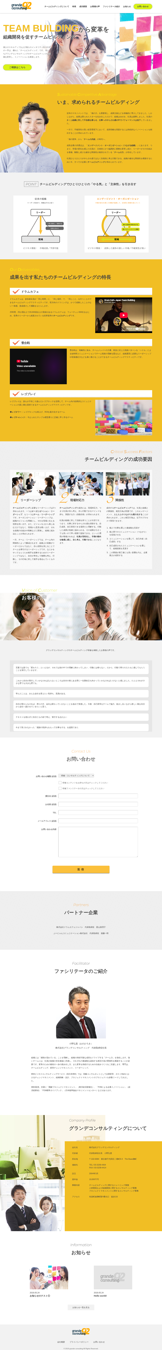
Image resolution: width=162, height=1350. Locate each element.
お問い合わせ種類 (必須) (46, 776)
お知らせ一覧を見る (81, 1307)
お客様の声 (95, 6)
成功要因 (83, 6)
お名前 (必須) (50, 804)
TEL (54, 813)
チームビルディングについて (56, 6)
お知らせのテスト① (40, 1296)
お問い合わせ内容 (48, 829)
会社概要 (61, 1342)
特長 (74, 6)
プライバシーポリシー (79, 1342)
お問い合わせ (99, 1342)
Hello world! (100, 1296)
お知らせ (127, 6)
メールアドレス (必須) (47, 821)
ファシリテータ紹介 (111, 6)
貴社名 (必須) (50, 796)
